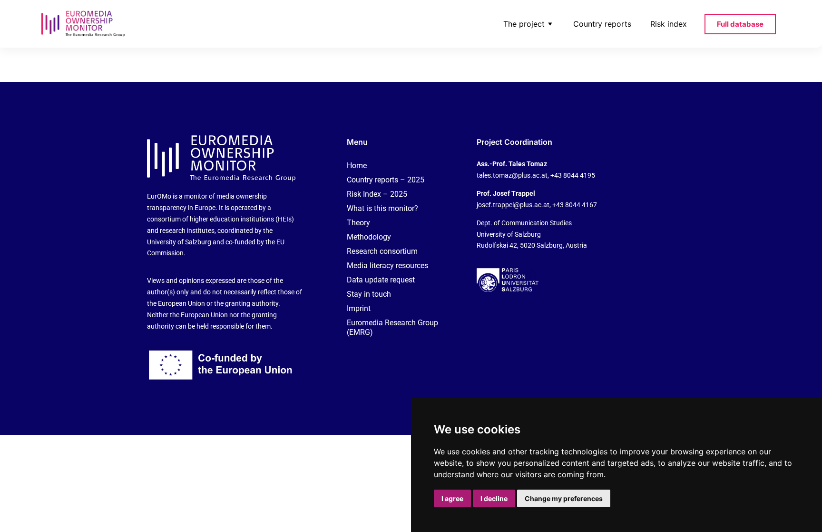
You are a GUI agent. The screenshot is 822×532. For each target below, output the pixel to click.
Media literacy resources (387, 265)
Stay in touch (369, 294)
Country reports (602, 24)
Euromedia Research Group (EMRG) (392, 327)
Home (357, 165)
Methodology (369, 236)
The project (524, 24)
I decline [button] (494, 498)
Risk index (668, 24)
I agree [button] (452, 498)
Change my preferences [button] (564, 498)
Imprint (359, 308)
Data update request (381, 279)
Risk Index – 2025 (377, 194)
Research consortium (382, 251)
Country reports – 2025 (385, 179)
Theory (358, 222)
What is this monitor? (382, 208)
